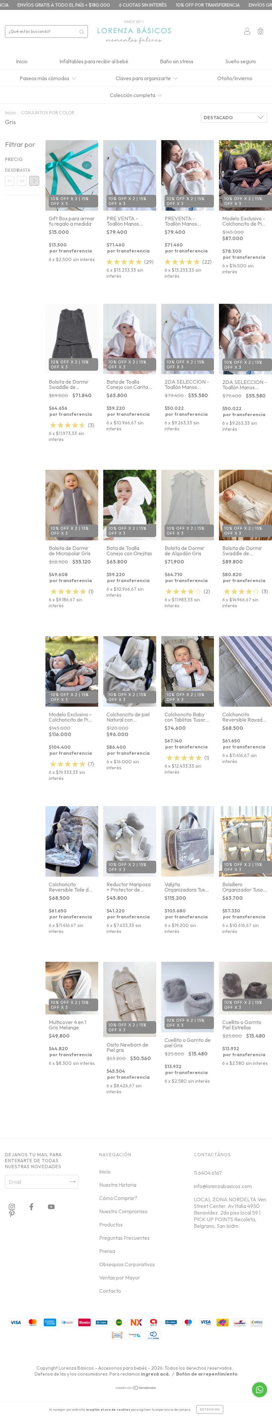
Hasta (21, 170)
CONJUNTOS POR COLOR (47, 113)
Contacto (110, 1290)
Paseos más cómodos (45, 78)
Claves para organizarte (144, 78)
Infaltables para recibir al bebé (93, 61)
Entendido (210, 1409)
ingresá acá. (155, 1374)
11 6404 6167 (208, 1173)
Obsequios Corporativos (127, 1264)
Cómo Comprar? (118, 1198)
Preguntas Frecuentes (124, 1237)
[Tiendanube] (136, 1388)
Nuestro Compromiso (123, 1211)
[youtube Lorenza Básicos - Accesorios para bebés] (51, 1206)
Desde (9, 170)
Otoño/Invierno (234, 78)
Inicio (22, 61)
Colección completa (133, 95)
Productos (111, 1224)
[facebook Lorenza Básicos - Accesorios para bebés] (32, 1206)
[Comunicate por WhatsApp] (259, 1389)
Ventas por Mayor (119, 1277)
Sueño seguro (240, 61)
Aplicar (34, 181)
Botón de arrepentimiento (207, 1374)
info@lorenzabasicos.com (223, 1186)
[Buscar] (81, 31)
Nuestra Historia (117, 1184)
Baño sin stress (176, 61)
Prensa (107, 1251)
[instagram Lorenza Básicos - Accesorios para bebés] (12, 1206)
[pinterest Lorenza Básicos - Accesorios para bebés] (12, 1214)
